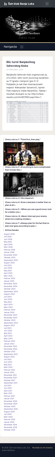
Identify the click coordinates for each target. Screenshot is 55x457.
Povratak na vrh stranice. (42, 448)
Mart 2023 (8, 338)
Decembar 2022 (10, 346)
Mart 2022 (8, 367)
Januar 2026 (9, 252)
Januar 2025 (9, 281)
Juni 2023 (8, 330)
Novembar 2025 (10, 255)
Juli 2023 (7, 328)
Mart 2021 (8, 393)
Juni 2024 (8, 299)
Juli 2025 (7, 265)
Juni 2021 (8, 388)
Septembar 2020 (11, 409)
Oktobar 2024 (9, 289)
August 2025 (9, 263)
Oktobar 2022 (9, 351)
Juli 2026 (7, 236)
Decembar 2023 (10, 315)
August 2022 (9, 357)
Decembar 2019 (10, 425)
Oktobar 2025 (9, 257)
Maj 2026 (8, 242)
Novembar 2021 (10, 378)
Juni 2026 (8, 239)
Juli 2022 (7, 359)
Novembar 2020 (10, 404)
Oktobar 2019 (9, 430)
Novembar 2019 (10, 427)
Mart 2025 (8, 276)
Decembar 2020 (10, 401)
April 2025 (8, 273)
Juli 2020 (7, 414)
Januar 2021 (9, 398)
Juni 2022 (8, 362)
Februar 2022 (9, 370)
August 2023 (9, 325)
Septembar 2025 (11, 260)
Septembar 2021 (10, 383)
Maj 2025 (8, 270)
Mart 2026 (8, 247)
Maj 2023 (8, 333)
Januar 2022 (9, 372)
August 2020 (9, 412)
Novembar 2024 (10, 286)
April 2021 (8, 391)
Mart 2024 (8, 307)
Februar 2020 (9, 419)
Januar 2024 (9, 312)
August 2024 (9, 294)
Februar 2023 (9, 341)
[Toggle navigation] (47, 3)
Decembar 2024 (10, 283)
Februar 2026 (9, 250)
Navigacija (10, 46)
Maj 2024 (8, 302)
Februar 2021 (9, 396)
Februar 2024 (9, 310)
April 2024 (8, 304)
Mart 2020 (8, 417)
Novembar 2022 (10, 349)
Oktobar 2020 (9, 406)
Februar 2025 (9, 278)
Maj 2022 (8, 365)
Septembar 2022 (11, 354)
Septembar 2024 (11, 291)
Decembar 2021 (10, 375)
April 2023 (8, 336)
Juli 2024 (7, 297)
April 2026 (8, 244)
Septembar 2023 (11, 323)
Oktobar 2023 (9, 320)
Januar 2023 (9, 344)
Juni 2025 (8, 268)
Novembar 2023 (10, 317)
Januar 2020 (9, 422)
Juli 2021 (7, 385)
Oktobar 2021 (9, 380)
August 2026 (9, 234)
